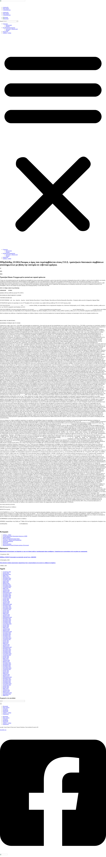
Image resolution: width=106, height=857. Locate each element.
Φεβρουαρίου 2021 (7, 592)
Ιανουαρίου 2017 (7, 648)
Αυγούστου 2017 (7, 639)
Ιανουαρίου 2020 (7, 605)
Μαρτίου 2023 (6, 577)
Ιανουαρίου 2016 (7, 662)
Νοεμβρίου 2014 (7, 681)
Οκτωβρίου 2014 (7, 682)
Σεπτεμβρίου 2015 (7, 668)
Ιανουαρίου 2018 (7, 632)
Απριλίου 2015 (6, 674)
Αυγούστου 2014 (7, 684)
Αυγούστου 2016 (7, 655)
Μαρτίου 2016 (6, 661)
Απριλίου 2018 (6, 629)
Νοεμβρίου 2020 (7, 596)
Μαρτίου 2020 (6, 603)
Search (1, 21)
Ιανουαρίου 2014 (7, 694)
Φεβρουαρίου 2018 (7, 631)
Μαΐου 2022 (6, 582)
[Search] (17, 21)
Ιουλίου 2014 (6, 686)
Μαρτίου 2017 (6, 645)
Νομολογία (5, 31)
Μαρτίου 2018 (6, 630)
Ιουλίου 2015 (6, 670)
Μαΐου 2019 (6, 613)
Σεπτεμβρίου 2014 (7, 683)
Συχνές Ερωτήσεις (7, 544)
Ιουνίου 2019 (6, 612)
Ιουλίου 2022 (6, 580)
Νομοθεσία (5, 710)
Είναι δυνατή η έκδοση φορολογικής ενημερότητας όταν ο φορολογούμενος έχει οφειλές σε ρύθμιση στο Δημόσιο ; (28, 562)
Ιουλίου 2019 (6, 610)
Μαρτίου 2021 (6, 591)
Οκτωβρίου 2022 (7, 579)
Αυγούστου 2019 (7, 609)
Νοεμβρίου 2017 (7, 635)
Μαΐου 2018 (6, 627)
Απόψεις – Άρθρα (7, 33)
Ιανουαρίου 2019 (7, 618)
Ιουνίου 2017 (6, 642)
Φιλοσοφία (5, 706)
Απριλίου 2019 (6, 614)
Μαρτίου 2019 (6, 616)
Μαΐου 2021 (6, 588)
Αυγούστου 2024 (7, 571)
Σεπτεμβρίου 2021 (7, 586)
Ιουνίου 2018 (6, 626)
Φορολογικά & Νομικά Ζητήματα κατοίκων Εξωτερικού (16, 545)
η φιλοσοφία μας (7, 9)
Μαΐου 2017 (6, 643)
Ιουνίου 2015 (6, 671)
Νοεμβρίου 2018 (7, 621)
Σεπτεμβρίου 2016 (7, 653)
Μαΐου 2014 (6, 688)
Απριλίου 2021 (6, 590)
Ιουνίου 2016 (6, 657)
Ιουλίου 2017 (6, 640)
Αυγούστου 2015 (7, 669)
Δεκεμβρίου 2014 (7, 679)
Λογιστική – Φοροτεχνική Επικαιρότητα (12, 540)
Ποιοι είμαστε (6, 707)
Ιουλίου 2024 (6, 573)
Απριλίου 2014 (6, 690)
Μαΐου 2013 (6, 695)
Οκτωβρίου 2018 (7, 622)
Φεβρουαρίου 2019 (7, 617)
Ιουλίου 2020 (6, 599)
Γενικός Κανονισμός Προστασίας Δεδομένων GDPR (15, 536)
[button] (53, 141)
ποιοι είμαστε (6, 8)
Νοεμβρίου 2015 (7, 665)
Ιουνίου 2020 (6, 600)
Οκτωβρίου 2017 (7, 636)
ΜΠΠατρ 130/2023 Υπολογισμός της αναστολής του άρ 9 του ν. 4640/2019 (18, 557)
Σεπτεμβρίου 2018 (7, 623)
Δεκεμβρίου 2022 (7, 578)
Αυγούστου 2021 (7, 587)
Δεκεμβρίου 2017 (7, 634)
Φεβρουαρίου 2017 (7, 647)
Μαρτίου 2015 (6, 675)
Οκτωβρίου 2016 (7, 652)
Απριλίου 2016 (6, 660)
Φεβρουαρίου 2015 (7, 677)
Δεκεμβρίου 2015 (7, 664)
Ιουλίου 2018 (6, 625)
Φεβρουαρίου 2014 (7, 692)
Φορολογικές (9, 25)
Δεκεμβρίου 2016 (7, 649)
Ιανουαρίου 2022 (7, 584)
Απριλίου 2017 (6, 644)
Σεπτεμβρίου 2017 (7, 638)
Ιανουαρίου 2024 (7, 574)
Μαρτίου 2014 (6, 691)
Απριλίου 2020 (6, 601)
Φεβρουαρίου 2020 (7, 604)
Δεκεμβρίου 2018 (7, 619)
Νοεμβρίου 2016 (7, 651)
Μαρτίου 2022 (6, 583)
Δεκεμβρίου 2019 (7, 606)
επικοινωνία (5, 7)
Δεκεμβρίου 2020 (7, 595)
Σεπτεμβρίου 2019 (7, 608)
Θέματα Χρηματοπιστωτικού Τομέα (11, 538)
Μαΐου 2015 (6, 673)
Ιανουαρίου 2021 (7, 593)
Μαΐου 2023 (6, 575)
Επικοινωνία (6, 714)
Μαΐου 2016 (6, 658)
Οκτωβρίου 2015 (7, 666)
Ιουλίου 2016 (6, 656)
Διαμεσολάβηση (6, 537)
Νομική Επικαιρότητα (8, 541)
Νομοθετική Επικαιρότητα (9, 27)
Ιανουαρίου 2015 (7, 678)
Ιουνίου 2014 (6, 687)
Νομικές (8, 26)
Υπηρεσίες (5, 23)
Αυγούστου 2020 (7, 597)
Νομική (7, 30)
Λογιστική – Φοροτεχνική (12, 29)
